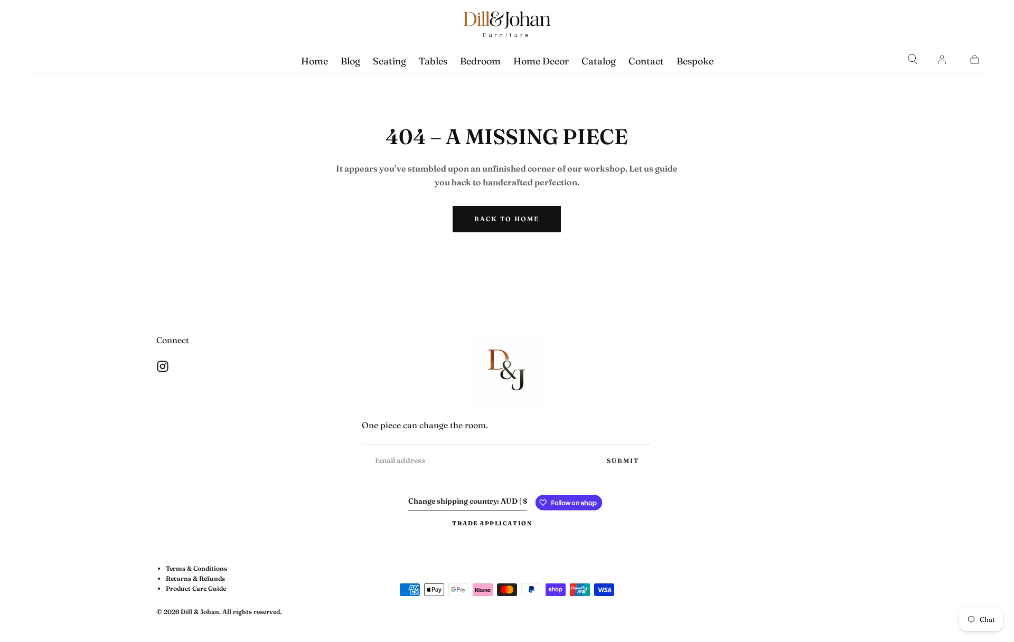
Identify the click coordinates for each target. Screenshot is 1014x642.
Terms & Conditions (196, 568)
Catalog (598, 61)
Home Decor (541, 61)
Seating (389, 61)
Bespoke (695, 61)
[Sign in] (942, 59)
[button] (912, 59)
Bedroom (480, 61)
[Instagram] (162, 366)
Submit (623, 461)
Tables (433, 61)
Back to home (506, 219)
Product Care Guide (196, 588)
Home (314, 61)
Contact (646, 61)
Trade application (492, 523)
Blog (350, 61)
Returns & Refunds (195, 578)
